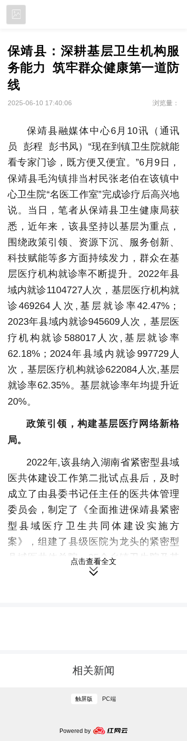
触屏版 (84, 699)
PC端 (109, 699)
